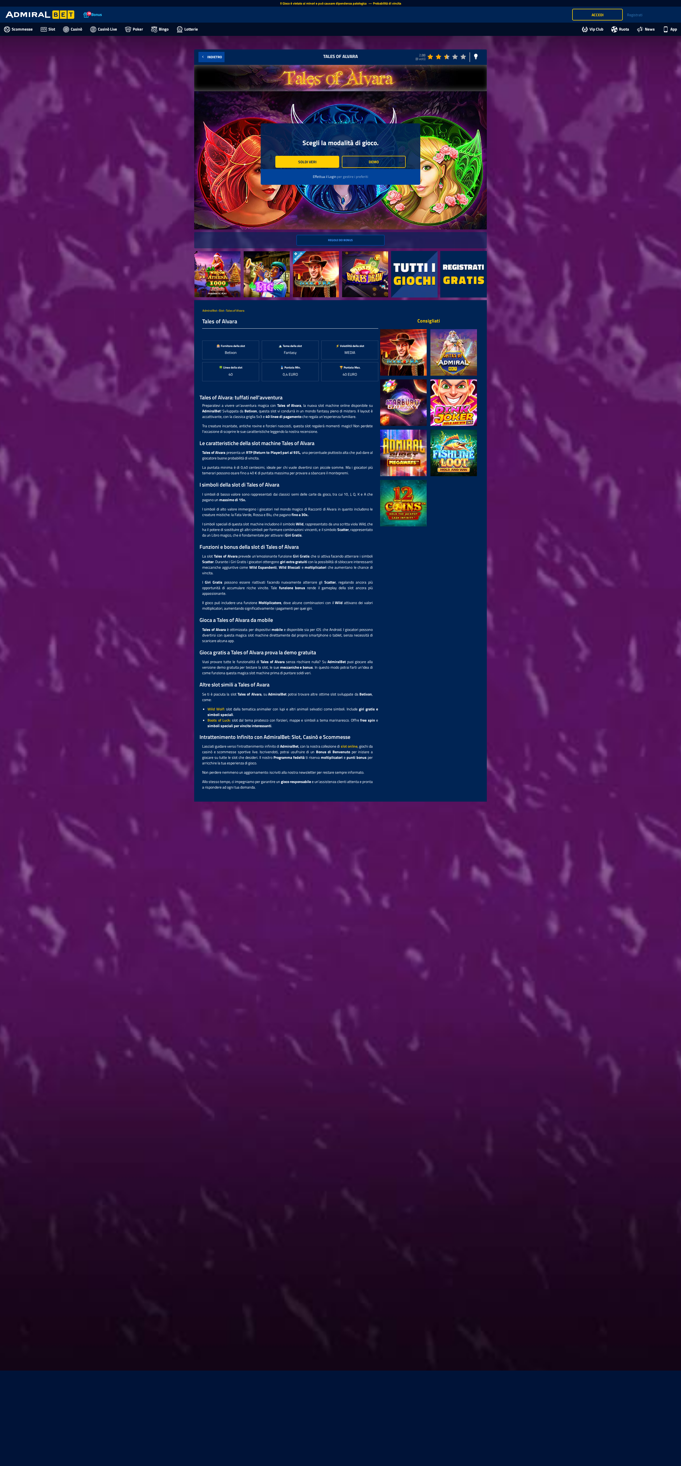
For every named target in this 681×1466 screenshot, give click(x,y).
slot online (349, 746)
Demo (374, 162)
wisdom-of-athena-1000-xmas (215, 256)
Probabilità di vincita (387, 3)
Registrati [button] (634, 15)
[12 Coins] (403, 503)
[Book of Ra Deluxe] (403, 352)
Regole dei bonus (340, 240)
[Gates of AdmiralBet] (453, 352)
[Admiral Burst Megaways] (403, 453)
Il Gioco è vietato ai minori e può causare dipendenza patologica (323, 3)
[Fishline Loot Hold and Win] (453, 453)
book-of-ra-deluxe (307, 254)
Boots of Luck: (219, 720)
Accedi (598, 15)
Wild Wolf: (216, 709)
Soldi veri (307, 162)
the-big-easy (254, 254)
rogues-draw (352, 254)
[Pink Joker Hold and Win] (453, 402)
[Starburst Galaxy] (403, 402)
